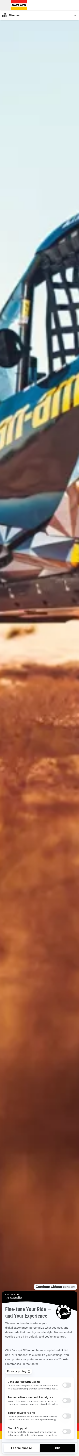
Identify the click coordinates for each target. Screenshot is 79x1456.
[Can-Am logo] (19, 5)
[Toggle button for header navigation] (5, 5)
